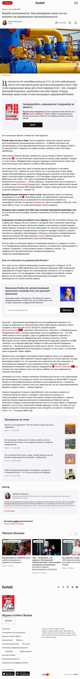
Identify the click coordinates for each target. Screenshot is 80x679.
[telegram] (72, 587)
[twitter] (58, 587)
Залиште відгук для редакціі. (14, 524)
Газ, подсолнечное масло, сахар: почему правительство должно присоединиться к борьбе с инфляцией (29, 456)
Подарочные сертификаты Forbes (15, 663)
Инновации (36, 572)
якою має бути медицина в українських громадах (16, 560)
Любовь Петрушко (15, 21)
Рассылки (26, 644)
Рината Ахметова (63, 367)
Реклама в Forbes (8, 655)
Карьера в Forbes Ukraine (11, 636)
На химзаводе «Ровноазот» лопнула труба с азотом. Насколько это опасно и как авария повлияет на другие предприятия (29, 442)
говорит (41, 236)
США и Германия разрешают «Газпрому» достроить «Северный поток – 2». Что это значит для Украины (27, 471)
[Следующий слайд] (75, 533)
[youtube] (77, 587)
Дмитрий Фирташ (10, 330)
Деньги (7, 430)
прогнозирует (17, 405)
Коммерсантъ (39, 202)
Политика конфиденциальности (15, 648)
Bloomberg (22, 184)
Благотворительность (10, 659)
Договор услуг (7, 640)
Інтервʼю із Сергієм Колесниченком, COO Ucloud (46, 563)
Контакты (6, 629)
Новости (5, 9)
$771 (48, 81)
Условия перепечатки (10, 644)
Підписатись (67, 310)
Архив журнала (25, 651)
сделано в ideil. (71, 674)
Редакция (9, 651)
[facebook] (63, 587)
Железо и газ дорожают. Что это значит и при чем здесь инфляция (29, 426)
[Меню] (76, 3)
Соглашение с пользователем (13, 633)
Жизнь (4, 565)
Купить (8, 620)
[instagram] (67, 587)
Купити (32, 125)
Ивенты (19, 640)
